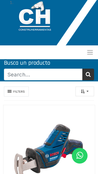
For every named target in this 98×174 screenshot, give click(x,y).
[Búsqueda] (88, 74)
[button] (85, 91)
